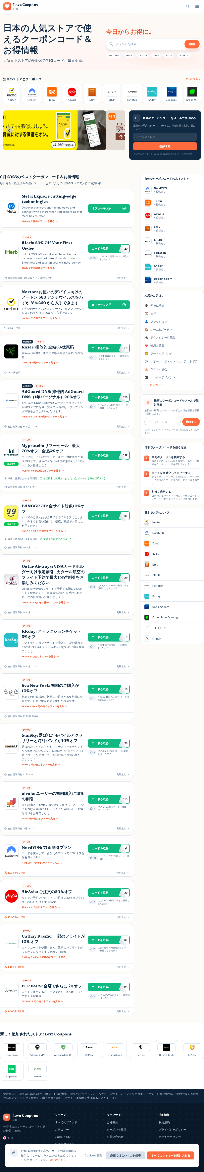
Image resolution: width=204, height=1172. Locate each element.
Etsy (156, 55)
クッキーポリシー (170, 1137)
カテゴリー (62, 1129)
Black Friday (63, 1137)
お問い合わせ (115, 1137)
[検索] (187, 6)
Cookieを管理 (93, 1155)
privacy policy (158, 154)
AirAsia (143, 55)
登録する (165, 146)
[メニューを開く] (197, 6)
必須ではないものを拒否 (125, 1155)
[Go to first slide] (119, 130)
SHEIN (169, 55)
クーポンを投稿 (116, 1129)
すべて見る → (193, 79)
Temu (129, 55)
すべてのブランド (66, 1122)
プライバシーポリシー (172, 1129)
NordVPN (114, 55)
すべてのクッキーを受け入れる (170, 1155)
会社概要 (112, 1122)
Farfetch (183, 55)
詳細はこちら (58, 1160)
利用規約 (164, 1122)
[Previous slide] (9, 130)
